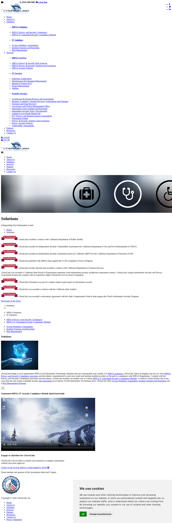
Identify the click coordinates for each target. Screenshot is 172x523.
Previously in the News (11, 301)
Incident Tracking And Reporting (20, 329)
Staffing (15, 88)
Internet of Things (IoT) (22, 83)
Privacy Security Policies (22, 123)
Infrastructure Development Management (29, 81)
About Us (10, 19)
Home (9, 17)
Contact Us (11, 133)
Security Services (19, 93)
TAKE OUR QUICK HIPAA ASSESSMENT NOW (24, 468)
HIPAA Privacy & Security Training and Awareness (34, 66)
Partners (9, 128)
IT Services (17, 73)
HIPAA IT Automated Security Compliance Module (34, 35)
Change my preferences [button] (100, 514)
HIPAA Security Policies (22, 68)
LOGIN (6, 137)
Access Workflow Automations (25, 45)
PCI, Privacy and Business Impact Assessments (32, 116)
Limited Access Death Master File (26, 113)
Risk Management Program (14, 383)
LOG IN (6, 140)
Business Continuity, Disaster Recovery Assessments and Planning (40, 101)
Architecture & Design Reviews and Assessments (33, 99)
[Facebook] (169, 4)
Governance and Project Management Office (31, 106)
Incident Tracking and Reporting (25, 48)
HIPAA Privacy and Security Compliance (29, 32)
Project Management (20, 86)
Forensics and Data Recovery (24, 104)
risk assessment (45, 381)
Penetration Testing (20, 118)
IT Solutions (17, 40)
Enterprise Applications (22, 78)
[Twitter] (170, 7)
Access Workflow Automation (125, 381)
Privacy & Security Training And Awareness (30, 121)
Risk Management (19, 50)
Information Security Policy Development (29, 111)
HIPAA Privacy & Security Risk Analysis (29, 63)
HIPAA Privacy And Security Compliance (24, 319)
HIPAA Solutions (19, 27)
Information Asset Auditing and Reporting (29, 109)
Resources (10, 130)
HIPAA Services (19, 58)
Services (10, 52)
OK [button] (83, 514)
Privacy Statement (14, 519)
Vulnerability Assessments (23, 126)
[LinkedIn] (170, 9)
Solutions (10, 22)
